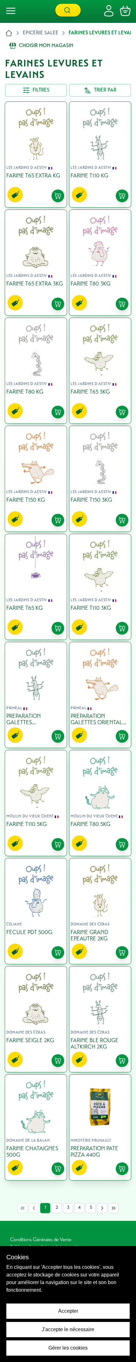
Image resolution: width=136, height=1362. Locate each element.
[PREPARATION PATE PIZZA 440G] (100, 1127)
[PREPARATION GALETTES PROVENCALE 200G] (36, 695)
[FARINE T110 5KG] (36, 803)
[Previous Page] (34, 1208)
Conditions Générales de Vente (40, 1239)
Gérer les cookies (68, 1348)
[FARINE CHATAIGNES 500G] (36, 1127)
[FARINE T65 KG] (36, 587)
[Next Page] (102, 1208)
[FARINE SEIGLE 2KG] (36, 1019)
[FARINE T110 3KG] (100, 587)
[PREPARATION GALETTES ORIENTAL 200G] (100, 695)
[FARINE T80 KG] (36, 370)
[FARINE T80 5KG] (100, 803)
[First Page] (22, 1208)
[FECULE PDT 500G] (36, 911)
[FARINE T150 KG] (36, 479)
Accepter (68, 1311)
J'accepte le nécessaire (68, 1329)
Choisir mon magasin (46, 45)
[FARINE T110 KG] (100, 154)
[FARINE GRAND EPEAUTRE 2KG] (100, 911)
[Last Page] (113, 1208)
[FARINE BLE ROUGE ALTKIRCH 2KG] (100, 1019)
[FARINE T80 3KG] (100, 262)
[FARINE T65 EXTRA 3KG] (36, 262)
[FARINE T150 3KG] (100, 479)
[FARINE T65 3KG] (100, 370)
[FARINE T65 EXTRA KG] (36, 154)
